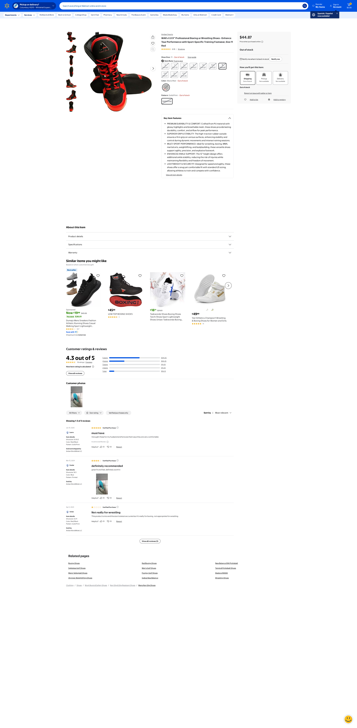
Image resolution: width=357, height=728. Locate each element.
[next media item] (153, 68)
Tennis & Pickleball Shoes (225, 568)
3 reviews (89, 362)
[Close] (51, 15)
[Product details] (230, 236)
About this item (75, 227)
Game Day (154, 15)
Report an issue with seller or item (258, 93)
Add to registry (279, 99)
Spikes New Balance (150, 578)
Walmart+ (229, 15)
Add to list (254, 99)
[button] (319, 5)
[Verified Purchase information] (117, 427)
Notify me (275, 59)
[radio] (165, 66)
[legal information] (262, 42)
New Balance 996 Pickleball (226, 563)
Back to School (64, 15)
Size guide (192, 57)
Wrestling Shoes (222, 578)
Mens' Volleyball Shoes (77, 573)
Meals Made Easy (170, 15)
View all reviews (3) (150, 541)
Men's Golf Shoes (149, 568)
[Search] (304, 6)
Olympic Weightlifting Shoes (80, 578)
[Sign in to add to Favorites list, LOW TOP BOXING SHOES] (140, 275)
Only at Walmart (200, 15)
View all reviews (75, 373)
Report (119, 447)
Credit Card (216, 15)
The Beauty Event (138, 15)
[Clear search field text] (298, 5)
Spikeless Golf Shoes (76, 568)
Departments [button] (10, 15)
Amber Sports (167, 34)
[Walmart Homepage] (7, 5)
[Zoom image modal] (152, 49)
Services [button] (28, 15)
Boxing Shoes (74, 563)
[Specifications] (230, 244)
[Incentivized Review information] (107, 442)
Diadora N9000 (221, 573)
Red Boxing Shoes (149, 563)
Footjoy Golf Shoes (150, 573)
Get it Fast (95, 15)
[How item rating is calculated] (93, 366)
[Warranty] (230, 252)
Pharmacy (107, 15)
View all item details (174, 175)
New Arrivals (121, 15)
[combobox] (183, 5)
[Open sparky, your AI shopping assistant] (348, 719)
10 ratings (181, 49)
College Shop (80, 15)
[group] (173, 49)
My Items (185, 15)
